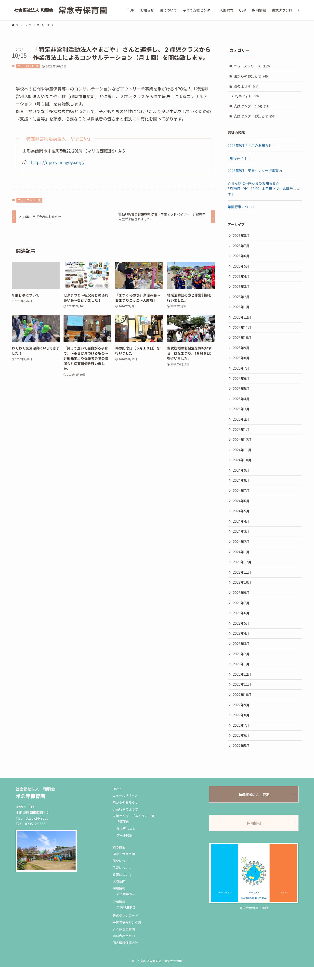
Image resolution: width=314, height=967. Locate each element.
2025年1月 (241, 429)
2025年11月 (242, 327)
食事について (122, 874)
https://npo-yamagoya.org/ (58, 162)
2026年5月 (241, 266)
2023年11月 (242, 572)
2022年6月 (241, 735)
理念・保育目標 (124, 853)
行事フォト (247, 96)
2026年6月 (241, 255)
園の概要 (119, 847)
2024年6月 (241, 500)
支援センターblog (251, 105)
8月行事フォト (239, 157)
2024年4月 (241, 521)
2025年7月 (241, 368)
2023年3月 (241, 643)
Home (117, 788)
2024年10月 (242, 459)
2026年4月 (241, 276)
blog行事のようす (125, 809)
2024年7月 (241, 490)
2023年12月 (242, 561)
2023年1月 (241, 663)
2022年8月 (241, 714)
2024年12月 (242, 439)
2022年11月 (242, 684)
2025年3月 (241, 408)
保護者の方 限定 (255, 794)
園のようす (246, 86)
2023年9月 (241, 592)
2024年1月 (241, 551)
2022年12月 (242, 674)
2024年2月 (241, 541)
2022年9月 (241, 704)
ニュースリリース (28, 66)
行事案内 (123, 821)
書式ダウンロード (125, 915)
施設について (122, 860)
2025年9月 (241, 347)
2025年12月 (242, 317)
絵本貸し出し (126, 828)
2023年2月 (241, 653)
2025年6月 (241, 378)
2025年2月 (241, 419)
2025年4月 (241, 398)
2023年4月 (241, 633)
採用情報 (119, 888)
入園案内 (119, 881)
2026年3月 (241, 286)
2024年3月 (241, 531)
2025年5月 (241, 388)
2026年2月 (241, 296)
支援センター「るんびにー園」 (135, 815)
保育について (122, 867)
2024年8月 (241, 480)
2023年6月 (241, 612)
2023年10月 (242, 582)
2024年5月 (241, 510)
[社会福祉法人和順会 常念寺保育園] (61, 10)
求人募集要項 (126, 893)
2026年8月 (241, 235)
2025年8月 (241, 357)
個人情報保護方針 (125, 942)
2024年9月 (241, 470)
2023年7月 (241, 602)
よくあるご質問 (124, 929)
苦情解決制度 (126, 907)
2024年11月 (242, 449)
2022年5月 (241, 745)
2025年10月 (242, 337)
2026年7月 (241, 245)
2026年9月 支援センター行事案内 (255, 170)
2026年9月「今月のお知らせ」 (251, 145)
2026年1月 (241, 306)
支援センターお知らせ (254, 116)
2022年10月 (242, 694)
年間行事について (241, 206)
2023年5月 (241, 623)
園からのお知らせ (251, 76)
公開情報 (119, 901)
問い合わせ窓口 (124, 935)
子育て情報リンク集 (127, 922)
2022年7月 (241, 725)
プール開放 (124, 835)
